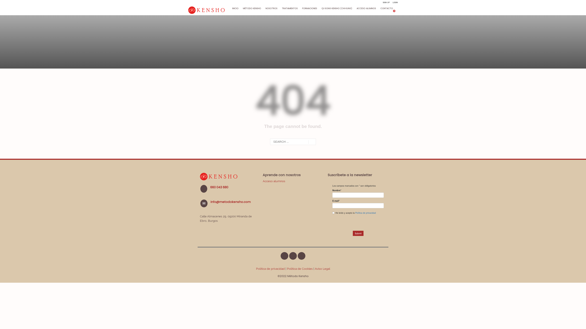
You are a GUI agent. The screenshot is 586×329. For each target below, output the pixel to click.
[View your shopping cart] (395, 12)
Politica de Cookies (300, 268)
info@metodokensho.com (231, 202)
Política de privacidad (271, 268)
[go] (312, 142)
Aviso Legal (322, 268)
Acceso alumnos (274, 181)
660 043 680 (219, 187)
